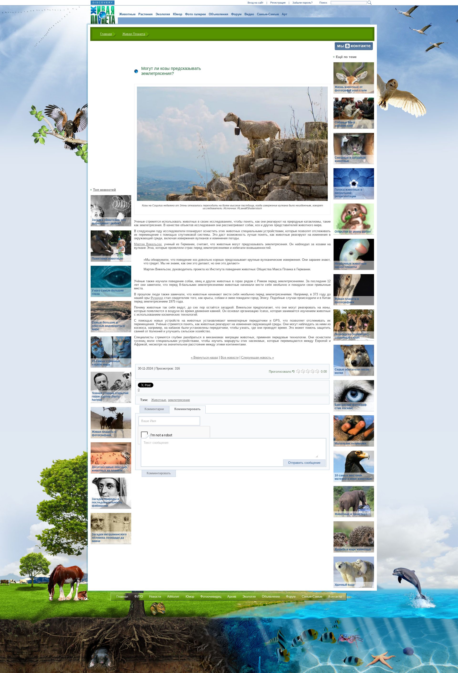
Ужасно (298, 371)
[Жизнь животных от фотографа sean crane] (353, 80)
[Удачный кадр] (353, 575)
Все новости (230, 357)
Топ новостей (104, 190)
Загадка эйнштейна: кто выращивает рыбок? (109, 221)
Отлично (317, 371)
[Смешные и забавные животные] (353, 151)
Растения (145, 14)
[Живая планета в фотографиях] (111, 425)
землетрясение (179, 400)
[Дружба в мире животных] (353, 539)
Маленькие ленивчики (350, 443)
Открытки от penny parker (353, 231)
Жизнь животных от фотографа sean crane (351, 88)
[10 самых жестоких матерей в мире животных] (353, 469)
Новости (155, 596)
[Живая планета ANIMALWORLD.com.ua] (101, 15)
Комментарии (154, 409)
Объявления (218, 14)
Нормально (307, 371)
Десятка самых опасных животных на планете (109, 468)
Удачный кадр (344, 584)
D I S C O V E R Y (103, 2)
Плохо (303, 371)
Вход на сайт (255, 2)
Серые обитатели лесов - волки (353, 371)
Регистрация (278, 2)
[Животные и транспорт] (353, 504)
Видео (249, 14)
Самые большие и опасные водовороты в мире (108, 326)
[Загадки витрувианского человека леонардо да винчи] (111, 531)
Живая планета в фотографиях (104, 433)
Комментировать (187, 409)
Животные (127, 14)
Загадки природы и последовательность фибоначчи (107, 502)
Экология (163, 14)
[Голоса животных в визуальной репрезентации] (353, 186)
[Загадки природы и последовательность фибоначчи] (111, 496)
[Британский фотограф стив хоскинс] (353, 398)
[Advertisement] (108, 113)
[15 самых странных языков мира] (111, 354)
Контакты (335, 596)
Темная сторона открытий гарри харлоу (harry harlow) (110, 396)
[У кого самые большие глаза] (111, 284)
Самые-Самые (268, 14)
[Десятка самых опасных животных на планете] (111, 460)
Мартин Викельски (147, 244)
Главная (106, 34)
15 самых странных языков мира (106, 363)
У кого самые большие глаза (108, 292)
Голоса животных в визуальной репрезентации (348, 193)
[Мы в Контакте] (354, 49)
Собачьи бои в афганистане (345, 124)
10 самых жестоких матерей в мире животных (353, 477)
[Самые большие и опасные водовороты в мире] (111, 319)
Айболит (173, 596)
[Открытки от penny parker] (353, 221)
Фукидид (157, 298)
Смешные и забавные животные (350, 159)
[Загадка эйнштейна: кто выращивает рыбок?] (111, 213)
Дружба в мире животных (353, 549)
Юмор (177, 14)
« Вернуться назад (204, 357)
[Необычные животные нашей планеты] (353, 257)
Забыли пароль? (302, 2)
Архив (231, 596)
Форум (236, 14)
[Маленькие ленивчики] (353, 433)
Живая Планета (133, 34)
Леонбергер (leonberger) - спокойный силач (352, 336)
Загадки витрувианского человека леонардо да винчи (109, 538)
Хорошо (312, 371)
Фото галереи (195, 14)
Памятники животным (107, 258)
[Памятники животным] (111, 248)
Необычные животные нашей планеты (351, 265)
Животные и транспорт (351, 514)
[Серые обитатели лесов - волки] (353, 363)
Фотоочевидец (210, 596)
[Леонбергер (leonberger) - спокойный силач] (353, 327)
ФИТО (138, 596)
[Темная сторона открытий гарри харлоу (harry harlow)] (111, 390)
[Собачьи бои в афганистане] (353, 116)
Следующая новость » (257, 357)
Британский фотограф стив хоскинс (351, 406)
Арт (284, 14)
